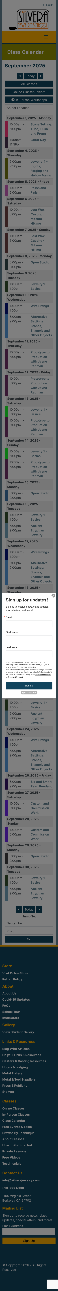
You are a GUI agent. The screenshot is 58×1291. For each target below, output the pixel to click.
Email (9, 617)
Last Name (12, 647)
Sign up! (29, 685)
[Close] (53, 595)
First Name (12, 632)
